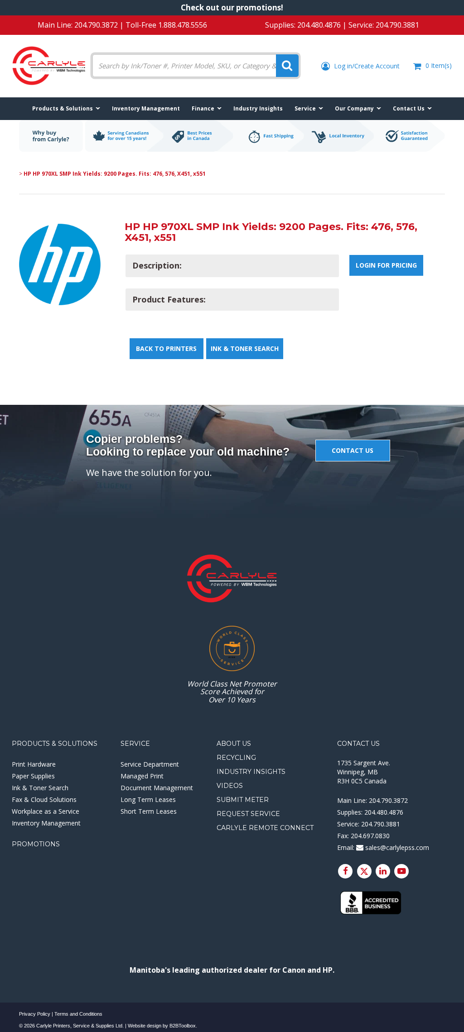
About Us (234, 743)
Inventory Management (46, 823)
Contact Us (358, 743)
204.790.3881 (397, 25)
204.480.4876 (319, 25)
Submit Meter (243, 800)
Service (135, 743)
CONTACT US (352, 450)
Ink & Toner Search (245, 348)
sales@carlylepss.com (396, 847)
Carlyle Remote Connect (265, 828)
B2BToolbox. (183, 1025)
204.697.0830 (370, 835)
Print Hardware (34, 764)
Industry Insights (251, 772)
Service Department (150, 764)
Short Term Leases (149, 811)
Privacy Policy (34, 1014)
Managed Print (142, 776)
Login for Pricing (386, 265)
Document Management (157, 787)
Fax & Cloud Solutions (44, 799)
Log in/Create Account (366, 66)
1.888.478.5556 (182, 25)
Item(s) (438, 65)
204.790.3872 (96, 25)
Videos (230, 786)
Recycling (236, 758)
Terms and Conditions (78, 1014)
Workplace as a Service (45, 811)
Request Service (248, 814)
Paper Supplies (33, 776)
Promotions (36, 844)
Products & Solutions (54, 743)
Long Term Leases (148, 799)
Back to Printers (166, 348)
